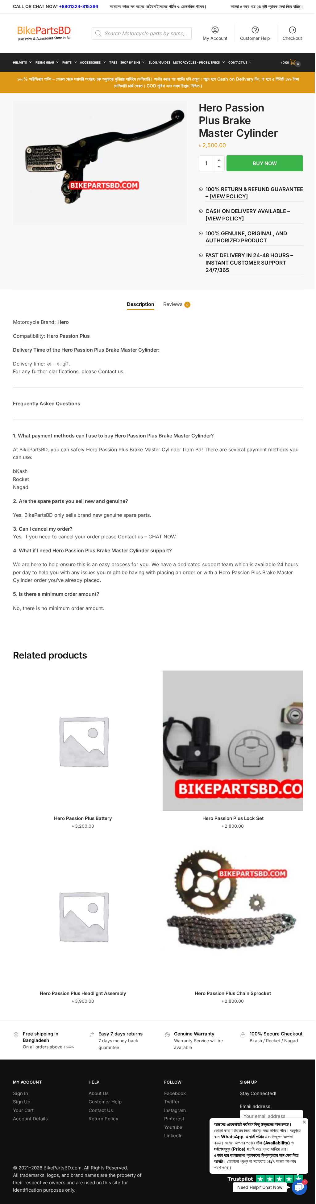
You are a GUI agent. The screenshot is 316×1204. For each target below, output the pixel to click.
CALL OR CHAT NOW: (35, 6)
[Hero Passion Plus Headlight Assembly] (83, 916)
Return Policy (103, 1119)
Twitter (172, 1102)
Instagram (175, 1110)
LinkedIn (173, 1136)
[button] (219, 160)
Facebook (175, 1093)
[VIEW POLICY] (229, 196)
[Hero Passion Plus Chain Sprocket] (233, 916)
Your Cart (23, 1110)
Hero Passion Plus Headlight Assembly (83, 993)
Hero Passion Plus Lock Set (233, 818)
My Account (215, 38)
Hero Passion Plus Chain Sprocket (233, 993)
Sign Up (21, 1102)
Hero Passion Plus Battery (83, 818)
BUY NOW (265, 163)
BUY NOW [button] (83, 838)
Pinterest (174, 1119)
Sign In (20, 1093)
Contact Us (101, 1110)
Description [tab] (140, 304)
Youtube (173, 1127)
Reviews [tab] (172, 304)
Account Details (30, 1119)
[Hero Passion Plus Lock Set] (233, 741)
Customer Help (255, 38)
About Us (99, 1093)
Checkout (292, 38)
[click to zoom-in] (100, 163)
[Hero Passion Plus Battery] (83, 741)
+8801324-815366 (78, 6)
